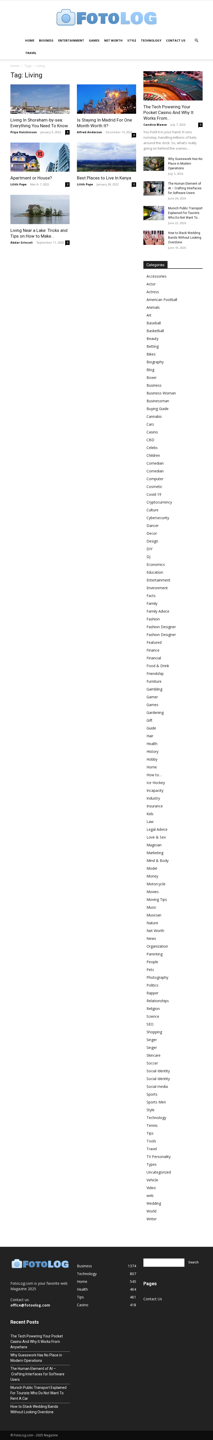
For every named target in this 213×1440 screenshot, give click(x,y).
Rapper (152, 992)
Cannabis (154, 416)
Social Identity (158, 1070)
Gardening (155, 712)
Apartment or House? (31, 177)
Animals (153, 307)
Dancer (153, 525)
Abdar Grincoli (21, 242)
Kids (150, 813)
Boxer (152, 377)
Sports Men (156, 1102)
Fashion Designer (161, 626)
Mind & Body (158, 860)
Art (149, 315)
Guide (151, 728)
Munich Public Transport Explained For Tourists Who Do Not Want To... (185, 212)
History (152, 751)
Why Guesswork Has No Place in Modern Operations (185, 163)
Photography (157, 977)
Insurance (155, 805)
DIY (149, 548)
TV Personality (159, 1156)
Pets (150, 969)
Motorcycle (156, 883)
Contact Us (175, 40)
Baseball (154, 322)
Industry (153, 798)
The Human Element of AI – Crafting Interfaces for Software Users (185, 188)
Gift (149, 720)
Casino (152, 432)
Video (151, 1187)
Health (152, 743)
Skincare (154, 1055)
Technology (151, 40)
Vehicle (152, 1179)
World (151, 1211)
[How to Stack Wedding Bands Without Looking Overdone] (153, 238)
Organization (157, 946)
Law (150, 821)
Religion (153, 1008)
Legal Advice (157, 829)
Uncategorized (159, 1172)
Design (152, 541)
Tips (150, 1133)
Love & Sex (156, 837)
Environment (157, 587)
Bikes (151, 354)
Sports (152, 1094)
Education (155, 572)
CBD (150, 439)
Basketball (155, 330)
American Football (162, 299)
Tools (151, 1140)
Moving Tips (157, 899)
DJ (148, 556)
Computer (155, 478)
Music (151, 907)
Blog (150, 369)
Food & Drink (158, 665)
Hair (150, 735)
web (150, 1195)
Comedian (155, 463)
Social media (157, 1086)
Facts (151, 595)
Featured (154, 642)
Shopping (154, 1031)
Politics (152, 985)
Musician (154, 915)
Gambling (154, 689)
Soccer (152, 1063)
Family (152, 603)
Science (153, 1016)
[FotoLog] (106, 18)
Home (29, 40)
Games (94, 40)
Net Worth (113, 40)
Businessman (158, 400)
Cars (150, 424)
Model (152, 868)
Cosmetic (154, 486)
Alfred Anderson (89, 132)
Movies (153, 891)
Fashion (153, 619)
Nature (152, 922)
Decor (152, 533)
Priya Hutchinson (23, 132)
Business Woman (161, 393)
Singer (152, 1039)
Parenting (155, 954)
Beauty (152, 338)
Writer (152, 1218)
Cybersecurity (158, 517)
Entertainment (71, 40)
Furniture (154, 681)
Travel (30, 53)
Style (131, 40)
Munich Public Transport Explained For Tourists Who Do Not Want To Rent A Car (38, 1393)
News (151, 938)
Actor (151, 284)
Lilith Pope (18, 184)
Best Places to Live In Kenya (104, 177)
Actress (153, 291)
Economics (156, 564)
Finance (153, 650)
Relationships (158, 1000)
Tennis (152, 1125)
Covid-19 (154, 494)
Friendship (155, 673)
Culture (152, 509)
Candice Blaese (155, 124)
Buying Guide (158, 408)
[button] (196, 40)
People (152, 961)
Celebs (152, 447)
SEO (150, 1024)
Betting (153, 346)
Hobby (152, 759)
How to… (154, 774)
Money (152, 876)
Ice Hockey (156, 782)
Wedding (154, 1203)
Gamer (152, 696)
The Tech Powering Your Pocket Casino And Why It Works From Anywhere (36, 1341)
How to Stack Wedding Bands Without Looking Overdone (184, 237)
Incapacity (155, 790)
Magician (154, 844)
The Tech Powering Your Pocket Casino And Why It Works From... (168, 112)
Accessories (157, 276)
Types (152, 1164)
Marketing (155, 852)
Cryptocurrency (159, 502)
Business (46, 40)
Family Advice (158, 611)
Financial (154, 657)
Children (153, 455)
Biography (155, 361)
